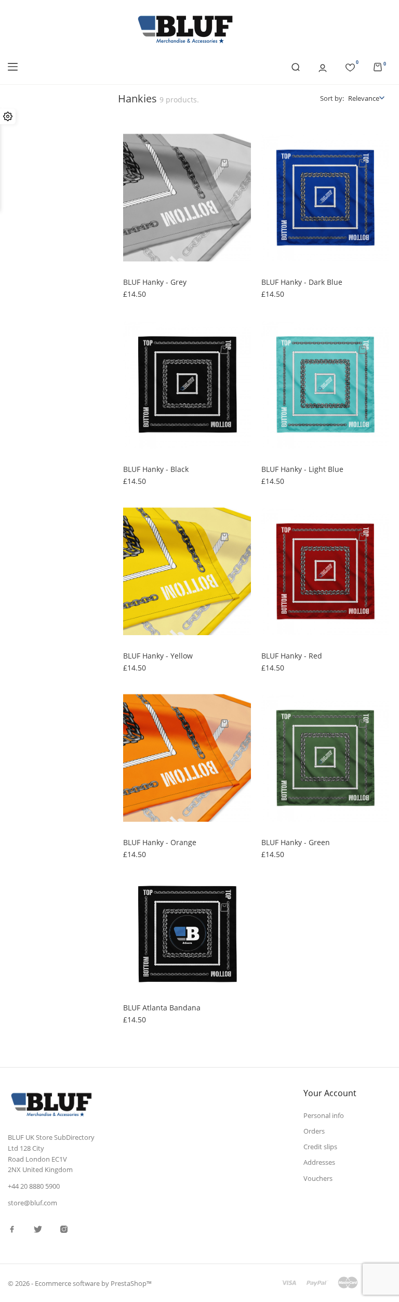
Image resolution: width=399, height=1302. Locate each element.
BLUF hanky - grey (155, 282)
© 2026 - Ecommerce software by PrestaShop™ (80, 1283)
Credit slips (320, 1146)
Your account (329, 1093)
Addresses (319, 1162)
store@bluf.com (32, 1202)
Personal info (323, 1115)
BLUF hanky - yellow (158, 656)
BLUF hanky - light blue (302, 469)
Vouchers (317, 1178)
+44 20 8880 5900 (34, 1186)
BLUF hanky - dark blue (301, 282)
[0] (350, 66)
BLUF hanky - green (295, 842)
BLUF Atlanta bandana (162, 1007)
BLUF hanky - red (291, 656)
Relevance (363, 98)
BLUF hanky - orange (159, 842)
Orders (314, 1131)
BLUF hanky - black (156, 469)
